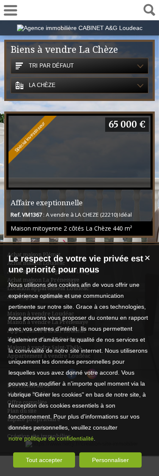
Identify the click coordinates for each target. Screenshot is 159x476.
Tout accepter (44, 460)
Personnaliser (110, 460)
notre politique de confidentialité (51, 438)
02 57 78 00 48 (79, 10)
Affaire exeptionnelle (47, 203)
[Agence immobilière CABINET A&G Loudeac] (79, 27)
